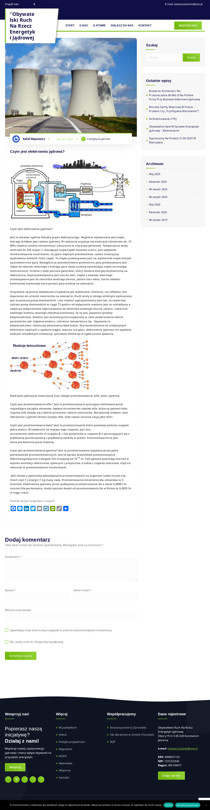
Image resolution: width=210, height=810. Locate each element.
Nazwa (10, 590)
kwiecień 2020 (158, 212)
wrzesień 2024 (158, 189)
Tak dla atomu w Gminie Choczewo (132, 734)
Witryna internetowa (18, 610)
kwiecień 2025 (158, 182)
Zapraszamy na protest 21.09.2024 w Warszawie (172, 140)
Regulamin (65, 749)
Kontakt (64, 777)
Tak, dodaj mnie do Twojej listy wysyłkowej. (36, 642)
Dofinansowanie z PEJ (163, 119)
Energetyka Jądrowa (98, 138)
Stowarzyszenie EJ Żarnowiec (128, 727)
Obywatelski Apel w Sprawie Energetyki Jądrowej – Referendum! (174, 129)
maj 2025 (154, 174)
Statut (63, 734)
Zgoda (168, 805)
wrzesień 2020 (158, 197)
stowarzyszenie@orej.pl (188, 4)
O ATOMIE (99, 25)
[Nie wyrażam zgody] (206, 805)
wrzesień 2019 (158, 220)
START (69, 25)
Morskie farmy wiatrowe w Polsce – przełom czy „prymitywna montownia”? (174, 109)
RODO (63, 756)
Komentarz (13, 557)
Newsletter (66, 763)
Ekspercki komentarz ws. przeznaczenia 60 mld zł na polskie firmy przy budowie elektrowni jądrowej (174, 95)
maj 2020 (154, 204)
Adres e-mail (82, 590)
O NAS (83, 25)
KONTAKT (145, 25)
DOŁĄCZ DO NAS (122, 25)
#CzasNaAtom (68, 727)
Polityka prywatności (72, 742)
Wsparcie (65, 770)
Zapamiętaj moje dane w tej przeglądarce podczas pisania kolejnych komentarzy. (61, 630)
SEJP (113, 742)
